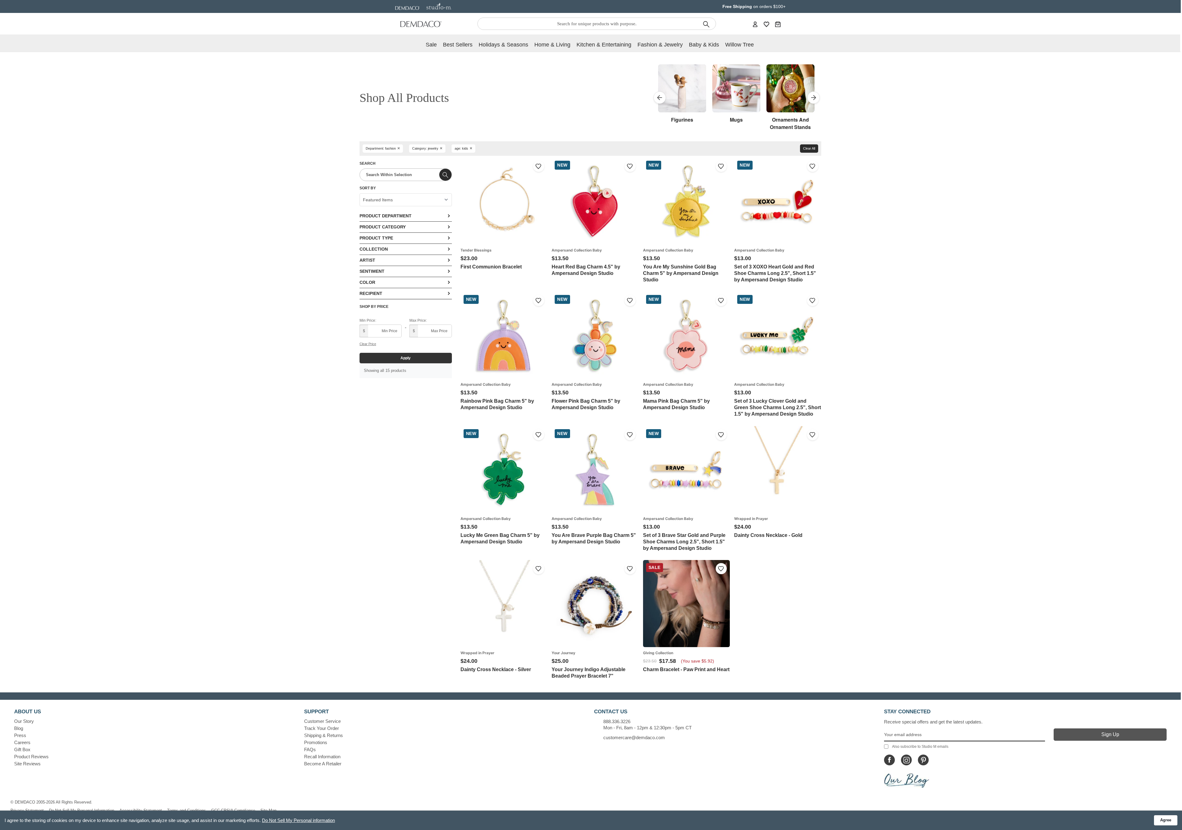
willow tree (739, 45)
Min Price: (368, 320)
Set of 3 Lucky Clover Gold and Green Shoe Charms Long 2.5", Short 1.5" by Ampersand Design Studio (777, 407)
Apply (405, 358)
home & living (552, 45)
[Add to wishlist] (538, 166)
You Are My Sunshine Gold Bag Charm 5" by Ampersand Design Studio (680, 273)
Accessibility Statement (140, 810)
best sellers (457, 45)
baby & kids (704, 45)
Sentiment (372, 271)
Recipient (371, 293)
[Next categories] (813, 97)
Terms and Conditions (186, 810)
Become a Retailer (322, 763)
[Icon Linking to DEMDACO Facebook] (889, 760)
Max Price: (418, 320)
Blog (18, 728)
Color (367, 282)
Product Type (376, 238)
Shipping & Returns (323, 735)
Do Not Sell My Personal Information (81, 810)
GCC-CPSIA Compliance (233, 810)
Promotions (315, 742)
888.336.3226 (616, 721)
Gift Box (22, 749)
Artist (367, 260)
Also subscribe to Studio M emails (920, 746)
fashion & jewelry (660, 45)
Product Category (383, 226)
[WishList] (766, 24)
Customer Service (322, 721)
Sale (431, 45)
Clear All (809, 148)
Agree (1165, 820)
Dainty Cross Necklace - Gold (768, 535)
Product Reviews (31, 756)
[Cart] (777, 24)
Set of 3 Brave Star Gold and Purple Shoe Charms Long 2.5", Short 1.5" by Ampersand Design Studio (684, 542)
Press (20, 735)
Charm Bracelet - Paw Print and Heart (686, 669)
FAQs (310, 749)
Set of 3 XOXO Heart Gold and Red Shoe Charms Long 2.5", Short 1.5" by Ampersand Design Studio (775, 273)
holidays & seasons (503, 45)
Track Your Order (321, 728)
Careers (22, 742)
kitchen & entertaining (604, 45)
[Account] (755, 24)
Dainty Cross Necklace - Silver (495, 669)
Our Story (24, 721)
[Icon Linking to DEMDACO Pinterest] (923, 760)
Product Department (386, 215)
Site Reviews (27, 763)
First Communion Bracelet (491, 266)
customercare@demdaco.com (634, 737)
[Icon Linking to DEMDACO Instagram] (906, 760)
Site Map (268, 810)
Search (368, 163)
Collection (374, 249)
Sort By (368, 188)
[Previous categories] (659, 97)
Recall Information (322, 756)
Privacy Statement (27, 810)
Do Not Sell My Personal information (298, 820)
